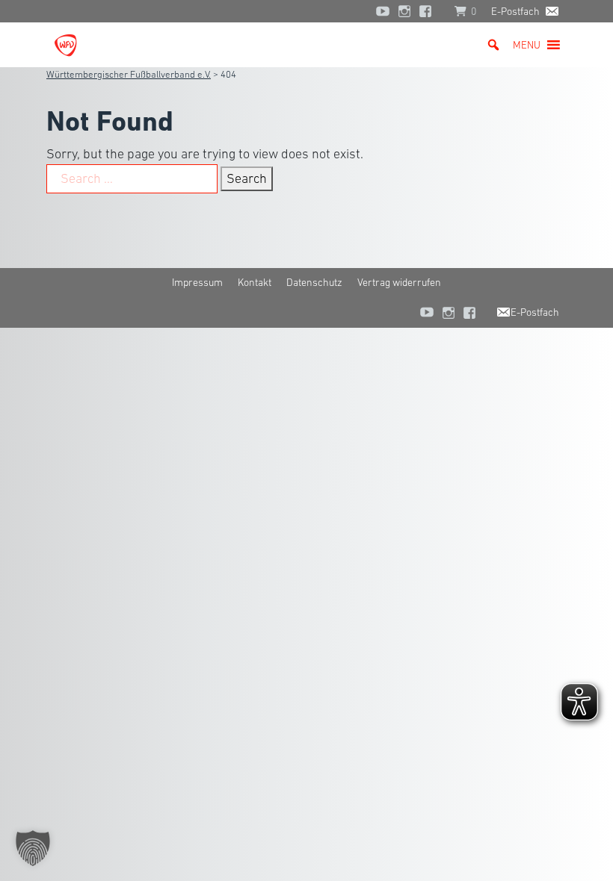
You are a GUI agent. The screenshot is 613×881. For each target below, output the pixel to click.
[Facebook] (429, 11)
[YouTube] (383, 11)
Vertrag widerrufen (399, 282)
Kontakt (254, 282)
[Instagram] (404, 11)
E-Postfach (515, 11)
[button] (526, 44)
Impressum (197, 282)
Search (247, 178)
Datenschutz (314, 282)
